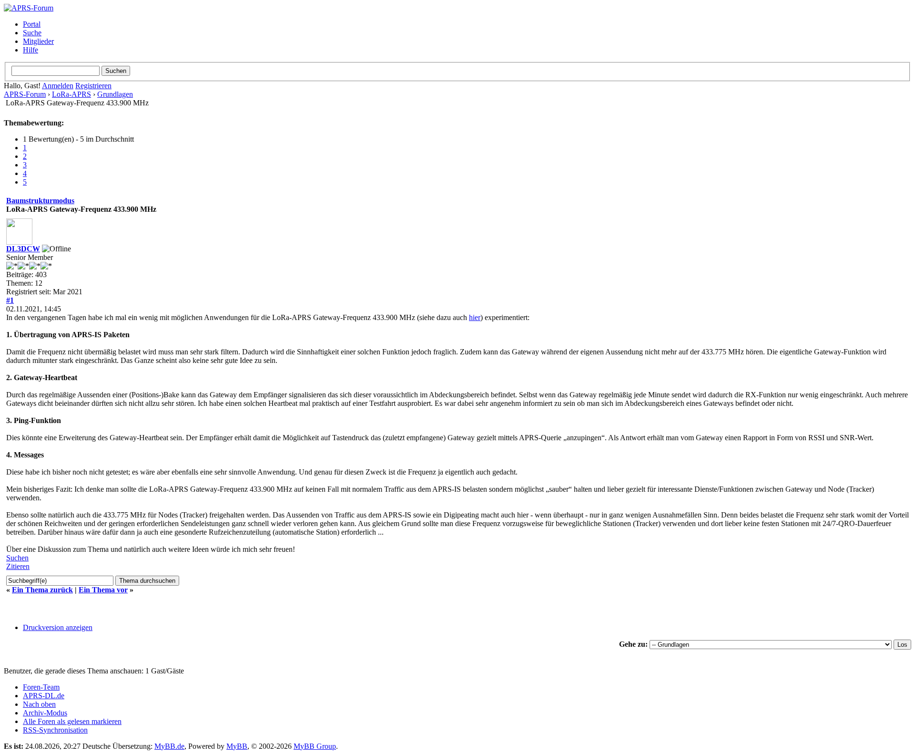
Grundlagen (115, 94)
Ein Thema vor (103, 590)
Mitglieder (38, 41)
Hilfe (30, 50)
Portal (32, 24)
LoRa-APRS (71, 94)
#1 (10, 300)
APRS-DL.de (43, 696)
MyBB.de (169, 746)
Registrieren (93, 86)
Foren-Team (41, 687)
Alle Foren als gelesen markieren (72, 721)
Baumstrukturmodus (40, 201)
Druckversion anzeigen (57, 627)
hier (474, 317)
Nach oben (39, 704)
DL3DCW (23, 249)
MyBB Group (315, 746)
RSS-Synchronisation (55, 730)
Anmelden (57, 86)
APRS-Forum (25, 94)
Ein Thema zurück (42, 590)
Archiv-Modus (45, 713)
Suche (32, 33)
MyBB (236, 746)
